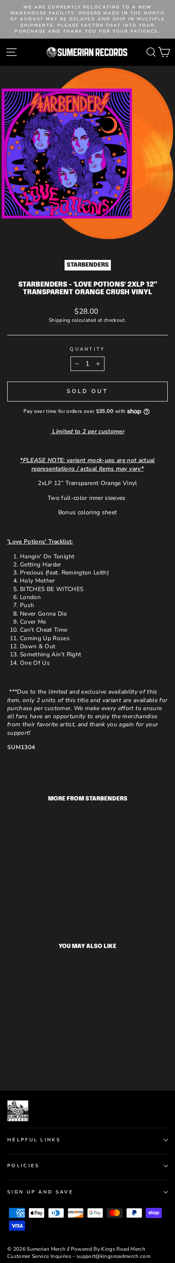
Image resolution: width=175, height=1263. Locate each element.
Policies (23, 1166)
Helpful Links (34, 1140)
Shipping (60, 320)
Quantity (87, 349)
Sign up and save (40, 1192)
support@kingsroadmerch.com (113, 1256)
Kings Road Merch (123, 1249)
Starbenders (88, 265)
